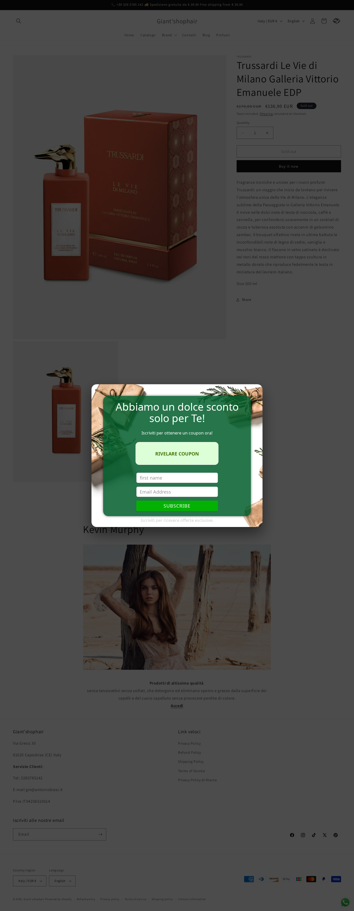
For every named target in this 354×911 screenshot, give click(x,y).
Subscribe (177, 506)
